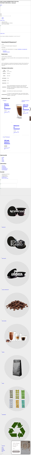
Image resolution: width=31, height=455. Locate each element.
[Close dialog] (29, 442)
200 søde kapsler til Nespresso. (7, 142)
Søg (0, 13)
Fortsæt (16, 451)
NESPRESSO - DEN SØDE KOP (22, 49)
